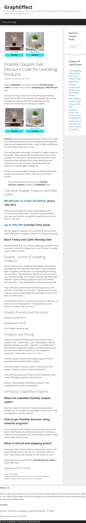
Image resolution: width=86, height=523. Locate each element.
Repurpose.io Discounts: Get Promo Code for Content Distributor (27, 476)
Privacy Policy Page (9, 22)
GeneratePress (34, 521)
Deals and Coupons (11, 474)
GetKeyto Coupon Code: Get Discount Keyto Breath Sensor (74, 90)
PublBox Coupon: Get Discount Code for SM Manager (23, 479)
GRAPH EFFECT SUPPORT (16, 516)
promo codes (36, 353)
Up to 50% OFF (13, 225)
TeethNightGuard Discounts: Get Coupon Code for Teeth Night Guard (75, 76)
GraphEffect (18, 7)
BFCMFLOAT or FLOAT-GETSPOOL (25, 201)
